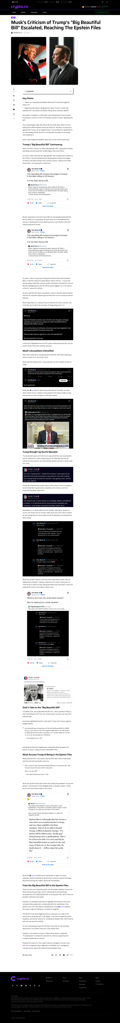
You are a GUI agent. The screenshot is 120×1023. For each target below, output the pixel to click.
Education (82, 984)
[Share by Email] (13, 109)
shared (33, 875)
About (97, 978)
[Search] (107, 2)
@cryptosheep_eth (41, 728)
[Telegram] (30, 985)
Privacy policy (36, 1011)
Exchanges (34, 12)
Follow (42, 171)
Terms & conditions (16, 1011)
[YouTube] (21, 985)
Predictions (82, 981)
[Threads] (34, 985)
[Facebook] (12, 985)
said (33, 390)
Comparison (83, 987)
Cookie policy (27, 1011)
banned (62, 907)
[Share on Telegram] (13, 104)
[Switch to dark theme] (102, 2)
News (14, 12)
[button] (53, 91)
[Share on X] (13, 95)
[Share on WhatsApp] (13, 100)
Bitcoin (28, 945)
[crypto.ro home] (19, 7)
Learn (44, 12)
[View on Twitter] (68, 170)
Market (23, 12)
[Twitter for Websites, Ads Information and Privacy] (67, 199)
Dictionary (49, 981)
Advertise (100, 984)
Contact (98, 981)
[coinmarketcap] (39, 985)
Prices (64, 978)
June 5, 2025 (38, 738)
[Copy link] (13, 114)
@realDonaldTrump (30, 728)
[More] (13, 118)
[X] (17, 985)
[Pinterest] (26, 985)
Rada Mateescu (17, 32)
